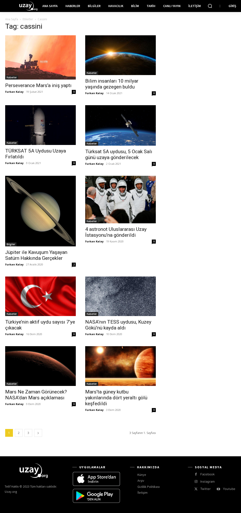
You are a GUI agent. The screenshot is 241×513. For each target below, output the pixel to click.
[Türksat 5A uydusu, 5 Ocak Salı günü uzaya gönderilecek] (120, 125)
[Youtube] (218, 489)
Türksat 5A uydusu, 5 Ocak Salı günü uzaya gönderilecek (118, 154)
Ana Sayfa (11, 19)
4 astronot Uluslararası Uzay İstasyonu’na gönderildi (116, 232)
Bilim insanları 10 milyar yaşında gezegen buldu (111, 84)
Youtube (229, 489)
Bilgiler (11, 244)
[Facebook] (196, 474)
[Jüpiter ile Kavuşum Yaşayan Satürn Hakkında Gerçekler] (40, 211)
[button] (210, 6)
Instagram (207, 481)
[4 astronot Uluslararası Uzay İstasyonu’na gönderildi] (120, 200)
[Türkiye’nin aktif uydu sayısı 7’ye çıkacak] (40, 296)
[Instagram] (196, 482)
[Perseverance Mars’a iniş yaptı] (40, 57)
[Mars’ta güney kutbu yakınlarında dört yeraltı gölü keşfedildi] (120, 366)
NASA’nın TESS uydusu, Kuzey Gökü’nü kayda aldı (118, 325)
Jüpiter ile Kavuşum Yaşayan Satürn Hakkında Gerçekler (36, 255)
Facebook (207, 474)
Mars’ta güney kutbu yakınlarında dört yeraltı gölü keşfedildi (116, 397)
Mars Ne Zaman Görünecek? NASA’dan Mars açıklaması (36, 395)
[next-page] (38, 433)
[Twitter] (196, 489)
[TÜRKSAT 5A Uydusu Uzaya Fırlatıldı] (40, 125)
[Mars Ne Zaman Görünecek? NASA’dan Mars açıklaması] (40, 366)
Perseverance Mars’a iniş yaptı (38, 85)
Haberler (12, 77)
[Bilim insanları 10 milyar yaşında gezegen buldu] (120, 55)
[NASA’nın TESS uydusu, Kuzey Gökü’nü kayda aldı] (120, 296)
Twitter (205, 489)
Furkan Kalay (14, 91)
